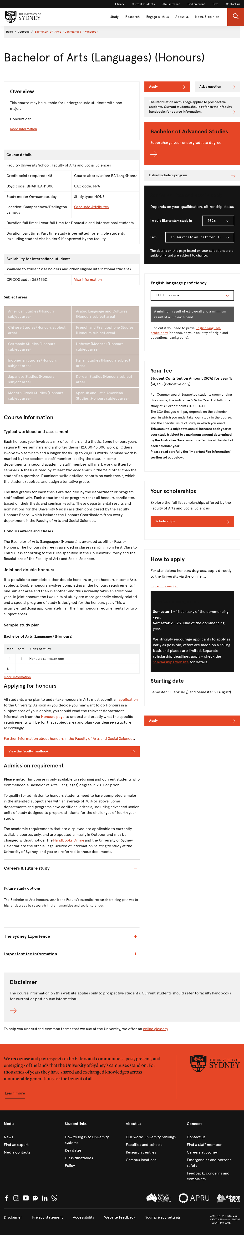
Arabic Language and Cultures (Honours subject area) (101, 314)
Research (132, 17)
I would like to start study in (171, 221)
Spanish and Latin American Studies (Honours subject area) (102, 396)
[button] (235, 17)
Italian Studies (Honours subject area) (103, 363)
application (128, 699)
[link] (119, 4)
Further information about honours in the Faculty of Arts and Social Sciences (69, 738)
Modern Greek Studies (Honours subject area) (35, 396)
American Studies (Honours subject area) (31, 314)
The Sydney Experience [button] (27, 936)
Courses (24, 31)
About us (181, 17)
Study (114, 17)
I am (153, 237)
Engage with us (157, 17)
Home (9, 31)
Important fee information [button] (30, 954)
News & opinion (207, 17)
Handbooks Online (68, 840)
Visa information (88, 279)
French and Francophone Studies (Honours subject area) (104, 330)
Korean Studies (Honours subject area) (104, 379)
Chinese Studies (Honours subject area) (37, 330)
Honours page (53, 716)
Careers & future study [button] (27, 868)
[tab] (71, 868)
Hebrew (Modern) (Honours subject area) (99, 347)
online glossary (155, 1029)
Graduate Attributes (91, 207)
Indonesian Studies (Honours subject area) (32, 363)
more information (23, 129)
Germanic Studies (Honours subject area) (31, 347)
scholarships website (171, 662)
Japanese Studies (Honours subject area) (31, 379)
